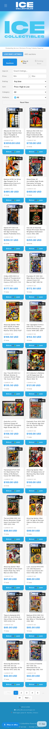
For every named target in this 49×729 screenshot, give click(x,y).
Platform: (5, 97)
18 (19, 698)
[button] (6, 5)
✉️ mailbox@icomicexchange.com (24, 710)
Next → (28, 698)
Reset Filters (24, 102)
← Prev (8, 693)
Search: (5, 71)
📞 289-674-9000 (24, 707)
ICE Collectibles (23, 723)
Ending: (5, 81)
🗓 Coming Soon (39, 62)
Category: (6, 92)
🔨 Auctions (10, 62)
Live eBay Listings (13, 54)
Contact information (36, 727)
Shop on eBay (12, 725)
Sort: (4, 87)
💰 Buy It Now (24, 62)
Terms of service (20, 727)
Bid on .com (13, 152)
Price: (4, 76)
